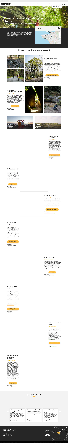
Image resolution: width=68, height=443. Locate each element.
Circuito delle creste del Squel (12, 309)
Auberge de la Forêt (52, 346)
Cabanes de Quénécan (11, 312)
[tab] (58, 28)
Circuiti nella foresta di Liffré (54, 155)
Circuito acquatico (13, 383)
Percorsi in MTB (52, 272)
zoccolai (10, 363)
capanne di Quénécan (10, 305)
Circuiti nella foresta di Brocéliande (52, 75)
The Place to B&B (11, 109)
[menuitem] (6, 4)
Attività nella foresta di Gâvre (54, 342)
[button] (64, 4)
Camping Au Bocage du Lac (49, 275)
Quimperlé (12, 175)
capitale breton (56, 141)
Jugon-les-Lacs (56, 262)
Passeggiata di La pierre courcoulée (52, 209)
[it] (66, 4)
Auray (11, 362)
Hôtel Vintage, (10, 187)
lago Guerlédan (15, 291)
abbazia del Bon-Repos (12, 292)
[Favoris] (62, 4)
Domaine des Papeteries (12, 245)
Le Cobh (46, 78)
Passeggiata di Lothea (13, 184)
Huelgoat (17, 95)
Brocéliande (47, 63)
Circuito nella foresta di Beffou (12, 241)
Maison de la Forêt (52, 339)
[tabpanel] (48, 37)
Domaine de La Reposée (53, 158)
